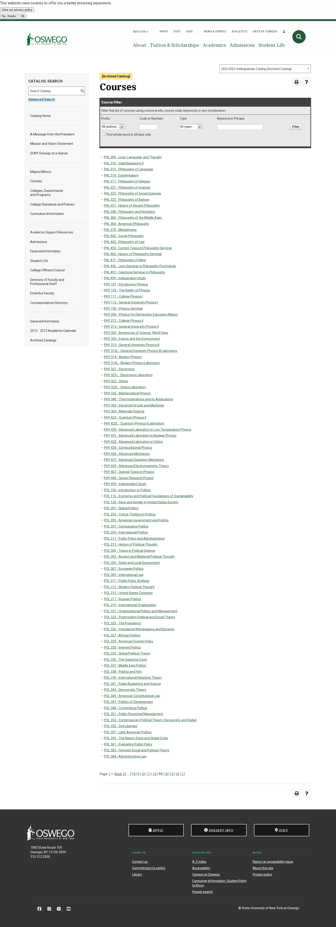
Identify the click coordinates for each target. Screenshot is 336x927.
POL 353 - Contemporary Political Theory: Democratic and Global (150, 720)
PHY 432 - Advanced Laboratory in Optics (133, 442)
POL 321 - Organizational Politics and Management (140, 611)
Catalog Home (40, 116)
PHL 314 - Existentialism (121, 175)
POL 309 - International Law (124, 575)
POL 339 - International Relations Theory (133, 677)
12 (154, 774)
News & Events (215, 31)
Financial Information (45, 251)
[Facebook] (40, 908)
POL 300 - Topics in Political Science (129, 550)
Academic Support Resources (51, 232)
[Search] (299, 36)
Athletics (239, 31)
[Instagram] (50, 908)
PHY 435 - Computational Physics (128, 447)
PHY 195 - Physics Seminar (123, 308)
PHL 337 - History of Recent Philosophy (132, 205)
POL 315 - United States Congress (128, 593)
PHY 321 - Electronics (119, 369)
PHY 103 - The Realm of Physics (127, 290)
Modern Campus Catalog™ (227, 816)
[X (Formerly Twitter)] (59, 908)
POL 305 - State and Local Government (132, 563)
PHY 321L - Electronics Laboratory (128, 375)
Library (137, 874)
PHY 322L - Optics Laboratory (125, 387)
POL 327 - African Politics (122, 635)
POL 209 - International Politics (126, 532)
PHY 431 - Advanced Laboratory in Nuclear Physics (140, 435)
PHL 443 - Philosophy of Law (124, 242)
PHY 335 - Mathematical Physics (127, 393)
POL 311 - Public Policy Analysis (126, 581)
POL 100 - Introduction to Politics (127, 490)
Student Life (272, 45)
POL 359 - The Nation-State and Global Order (136, 738)
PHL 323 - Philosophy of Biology (126, 199)
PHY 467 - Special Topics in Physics (129, 472)
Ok (23, 16)
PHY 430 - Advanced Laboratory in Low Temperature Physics (147, 429)
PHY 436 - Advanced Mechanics (127, 454)
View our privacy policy (17, 9)
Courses (36, 181)
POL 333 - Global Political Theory (127, 653)
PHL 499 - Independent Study (125, 278)
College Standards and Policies (52, 204)
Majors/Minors (40, 172)
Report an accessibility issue (273, 862)
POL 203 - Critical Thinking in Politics (130, 514)
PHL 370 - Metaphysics (120, 230)
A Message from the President (52, 134)
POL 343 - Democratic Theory (125, 690)
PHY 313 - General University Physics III (131, 345)
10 (143, 774)
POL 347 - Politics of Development (128, 702)
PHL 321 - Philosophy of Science (127, 187)
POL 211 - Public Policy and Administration (134, 538)
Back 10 (120, 774)
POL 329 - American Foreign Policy (128, 641)
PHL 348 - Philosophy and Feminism (129, 212)
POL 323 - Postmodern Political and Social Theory (139, 617)
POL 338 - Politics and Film (123, 671)
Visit (177, 31)
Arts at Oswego (265, 31)
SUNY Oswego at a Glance (49, 153)
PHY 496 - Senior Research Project (129, 478)
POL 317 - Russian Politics (122, 599)
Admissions (242, 45)
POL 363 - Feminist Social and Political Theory (136, 750)
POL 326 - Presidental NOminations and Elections (139, 629)
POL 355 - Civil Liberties (120, 726)
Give (189, 31)
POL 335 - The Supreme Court (125, 659)
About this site (263, 868)
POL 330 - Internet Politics (122, 647)
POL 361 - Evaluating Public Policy (128, 744)
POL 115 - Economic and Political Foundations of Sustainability (148, 496)
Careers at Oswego (206, 874)
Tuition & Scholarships (174, 45)
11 (149, 774)
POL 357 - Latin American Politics (128, 732)
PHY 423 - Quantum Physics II (125, 417)
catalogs (99, 816)
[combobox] (265, 68)
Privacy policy (262, 874)
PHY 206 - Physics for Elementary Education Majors (141, 314)
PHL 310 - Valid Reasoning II (124, 163)
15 (171, 774)
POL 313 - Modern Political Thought (129, 587)
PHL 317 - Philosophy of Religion (127, 181)
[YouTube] (68, 908)
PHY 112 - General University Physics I (131, 302)
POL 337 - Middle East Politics (125, 665)
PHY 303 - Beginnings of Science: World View (136, 333)
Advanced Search (41, 99)
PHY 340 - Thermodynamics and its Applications (138, 399)
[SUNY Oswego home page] (47, 38)
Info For (139, 31)
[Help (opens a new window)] (306, 82)
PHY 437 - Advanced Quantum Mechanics (134, 460)
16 (177, 774)
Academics (214, 45)
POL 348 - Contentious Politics (125, 708)
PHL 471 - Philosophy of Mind (125, 260)
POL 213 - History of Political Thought (130, 544)
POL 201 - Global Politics (121, 508)
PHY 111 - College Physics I (123, 296)
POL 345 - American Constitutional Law (132, 696)
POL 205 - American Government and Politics (136, 520)
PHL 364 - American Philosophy (126, 224)
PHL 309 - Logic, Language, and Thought (133, 157)
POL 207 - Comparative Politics (126, 526)
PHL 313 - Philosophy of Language (128, 169)
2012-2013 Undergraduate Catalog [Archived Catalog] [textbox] (256, 69)
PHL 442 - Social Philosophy (124, 236)
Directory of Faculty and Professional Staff (47, 282)
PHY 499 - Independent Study (125, 484)
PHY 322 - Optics (116, 381)
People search (202, 892)
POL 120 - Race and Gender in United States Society (141, 502)
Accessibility (201, 868)
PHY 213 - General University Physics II (131, 326)
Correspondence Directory (49, 303)
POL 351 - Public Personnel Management (133, 714)
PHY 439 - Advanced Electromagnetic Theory (136, 466)
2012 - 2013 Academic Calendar (53, 331)
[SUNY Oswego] (50, 839)
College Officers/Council (47, 270)
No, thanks (9, 16)
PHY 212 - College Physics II (123, 320)
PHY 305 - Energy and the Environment (132, 339)
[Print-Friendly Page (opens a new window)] (296, 82)
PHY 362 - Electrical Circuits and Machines (134, 405)
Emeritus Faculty (42, 293)
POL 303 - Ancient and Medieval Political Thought (139, 556)
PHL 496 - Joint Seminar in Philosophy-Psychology (140, 266)
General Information (44, 321)
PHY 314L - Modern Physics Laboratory (132, 363)
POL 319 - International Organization (130, 605)
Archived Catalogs (43, 340)
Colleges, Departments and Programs (46, 193)
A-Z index (199, 862)
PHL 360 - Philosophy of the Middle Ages (133, 217)
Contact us (140, 862)
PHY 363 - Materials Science (124, 411)
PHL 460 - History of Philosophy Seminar (133, 254)
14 (166, 774)
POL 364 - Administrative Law (125, 756)
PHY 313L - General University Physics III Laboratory (140, 351)
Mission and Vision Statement (51, 143)
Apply (163, 31)
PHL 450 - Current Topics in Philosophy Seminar (138, 248)
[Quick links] (284, 31)
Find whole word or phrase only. (129, 134)
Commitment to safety (148, 868)
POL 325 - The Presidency (122, 623)
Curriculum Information (47, 214)
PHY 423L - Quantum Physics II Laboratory (134, 423)
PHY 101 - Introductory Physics (126, 284)
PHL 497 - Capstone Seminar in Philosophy (134, 272)
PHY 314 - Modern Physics (123, 357)
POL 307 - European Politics (124, 568)
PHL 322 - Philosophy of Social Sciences (132, 193)
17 (183, 774)
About (139, 45)
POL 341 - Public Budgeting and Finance (132, 684)
